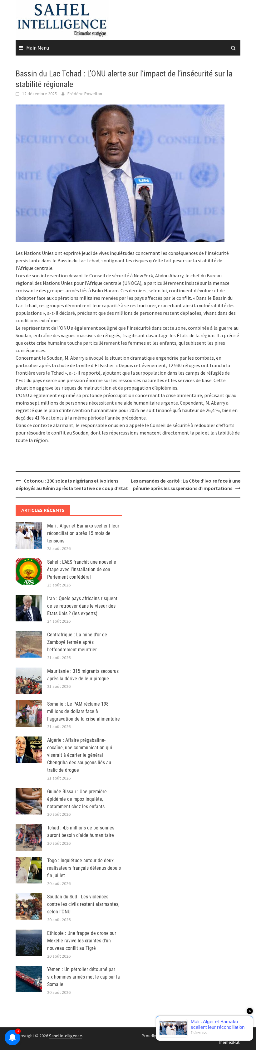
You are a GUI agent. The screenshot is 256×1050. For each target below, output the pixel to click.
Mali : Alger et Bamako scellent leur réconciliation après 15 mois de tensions (83, 533)
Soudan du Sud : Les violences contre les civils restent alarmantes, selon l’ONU (83, 904)
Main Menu (37, 48)
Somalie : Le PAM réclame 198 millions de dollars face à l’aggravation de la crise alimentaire (83, 711)
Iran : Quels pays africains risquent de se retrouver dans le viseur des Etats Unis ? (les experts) (82, 605)
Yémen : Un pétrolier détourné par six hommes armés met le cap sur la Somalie (83, 976)
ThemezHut (228, 1042)
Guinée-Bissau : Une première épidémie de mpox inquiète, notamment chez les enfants (77, 799)
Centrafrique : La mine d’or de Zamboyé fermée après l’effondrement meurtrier (77, 642)
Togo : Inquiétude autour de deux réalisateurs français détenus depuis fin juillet (84, 868)
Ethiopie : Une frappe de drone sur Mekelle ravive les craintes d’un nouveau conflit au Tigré (81, 940)
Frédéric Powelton (84, 93)
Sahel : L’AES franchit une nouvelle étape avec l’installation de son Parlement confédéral (81, 569)
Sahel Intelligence (65, 1035)
